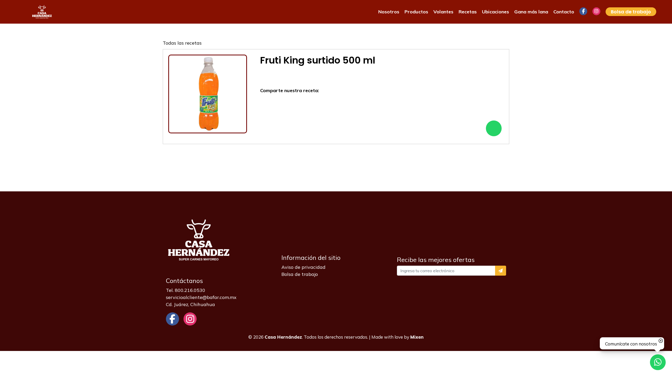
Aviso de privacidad (303, 267)
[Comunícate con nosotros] (658, 362)
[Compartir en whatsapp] (494, 128)
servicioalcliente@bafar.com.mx (201, 297)
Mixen (417, 337)
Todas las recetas (182, 43)
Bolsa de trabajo (299, 274)
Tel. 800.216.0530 (185, 290)
